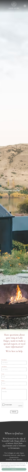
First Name (4, 359)
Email (2, 374)
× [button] (26, 463)
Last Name (4, 366)
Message (3, 388)
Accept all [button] (14, 469)
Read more (13, 466)
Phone (2, 380)
